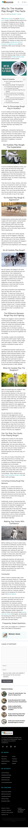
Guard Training (5, 772)
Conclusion (10, 101)
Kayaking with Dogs (6, 775)
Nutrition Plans (5, 798)
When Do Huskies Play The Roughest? (15, 93)
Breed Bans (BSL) (5, 801)
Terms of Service (6, 810)
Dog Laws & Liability (6, 791)
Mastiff (14, 763)
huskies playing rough (18, 56)
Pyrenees (14, 758)
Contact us (4, 814)
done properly (12, 594)
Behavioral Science (6, 794)
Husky (13, 756)
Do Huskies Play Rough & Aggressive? (14, 86)
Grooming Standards (6, 782)
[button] (19, 2)
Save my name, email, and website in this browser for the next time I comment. (14, 674)
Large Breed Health (6, 796)
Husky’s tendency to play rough (13, 475)
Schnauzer (4, 758)
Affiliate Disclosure (7, 812)
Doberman (4, 763)
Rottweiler (14, 761)
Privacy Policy (5, 808)
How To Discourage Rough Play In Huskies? (14, 82)
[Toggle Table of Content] (23, 79)
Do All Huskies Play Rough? (12, 88)
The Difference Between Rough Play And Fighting (15, 90)
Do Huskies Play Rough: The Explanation (13, 85)
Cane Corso (4, 756)
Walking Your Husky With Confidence (14, 99)
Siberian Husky (8, 18)
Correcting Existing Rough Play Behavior (16, 97)
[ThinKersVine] (8, 2)
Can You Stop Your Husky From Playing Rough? (15, 95)
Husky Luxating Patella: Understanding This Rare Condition (15, 707)
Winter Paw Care (5, 779)
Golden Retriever (5, 761)
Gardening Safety (5, 777)
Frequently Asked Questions (12, 102)
